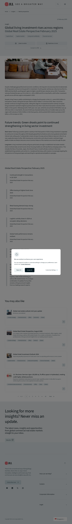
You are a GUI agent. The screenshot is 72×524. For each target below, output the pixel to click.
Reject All (18, 270)
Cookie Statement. (25, 264)
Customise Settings (52, 270)
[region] (36, 262)
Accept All (29, 270)
